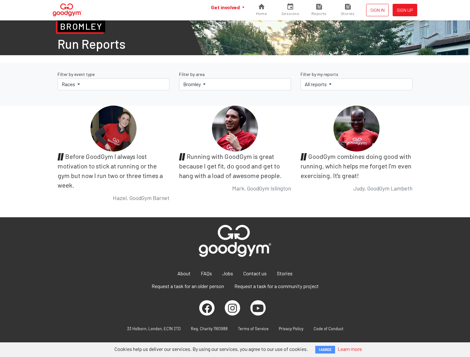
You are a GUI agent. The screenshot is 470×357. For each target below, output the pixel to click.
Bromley (192, 84)
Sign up (405, 10)
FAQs (206, 273)
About (184, 273)
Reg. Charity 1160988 (209, 328)
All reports (316, 84)
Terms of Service (253, 328)
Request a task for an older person (188, 286)
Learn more (350, 349)
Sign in (377, 10)
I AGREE (325, 349)
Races (69, 84)
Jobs (227, 273)
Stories (285, 273)
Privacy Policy (291, 328)
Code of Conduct (328, 328)
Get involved (226, 7)
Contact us (255, 273)
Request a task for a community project (276, 286)
